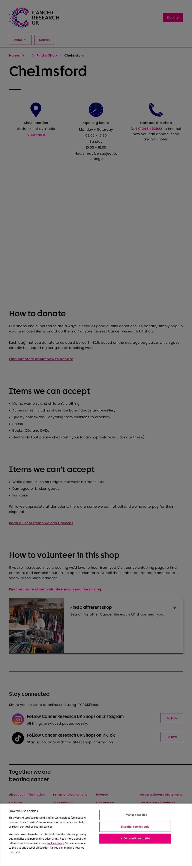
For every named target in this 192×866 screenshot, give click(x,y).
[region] (96, 834)
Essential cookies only (135, 826)
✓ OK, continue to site (135, 838)
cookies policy (55, 843)
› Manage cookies (135, 815)
